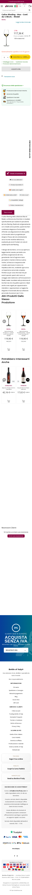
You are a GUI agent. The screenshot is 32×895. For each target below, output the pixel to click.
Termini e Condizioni (16, 720)
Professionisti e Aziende (16, 743)
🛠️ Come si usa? (24, 195)
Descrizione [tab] (8, 212)
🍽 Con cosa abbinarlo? (16, 179)
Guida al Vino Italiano (16, 734)
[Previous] (4, 321)
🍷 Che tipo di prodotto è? (16, 185)
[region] (6, 37)
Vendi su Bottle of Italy (16, 747)
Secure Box (16, 700)
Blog (16, 696)
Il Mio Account (16, 711)
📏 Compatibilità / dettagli (16, 200)
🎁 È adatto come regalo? (16, 190)
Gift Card (16, 703)
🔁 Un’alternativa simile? (10, 195)
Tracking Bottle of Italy (16, 714)
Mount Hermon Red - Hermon (23, 388)
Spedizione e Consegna (16, 690)
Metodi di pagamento (16, 693)
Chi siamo (16, 687)
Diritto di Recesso (16, 723)
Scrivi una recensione (16, 536)
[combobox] (14, 10)
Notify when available (30, 149)
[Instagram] (17, 855)
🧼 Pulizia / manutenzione (16, 205)
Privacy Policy (16, 726)
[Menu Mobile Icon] (2, 6)
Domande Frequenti (16, 717)
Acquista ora (16, 69)
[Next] (28, 321)
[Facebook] (14, 855)
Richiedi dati (16, 750)
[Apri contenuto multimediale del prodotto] (6, 37)
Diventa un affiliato (16, 740)
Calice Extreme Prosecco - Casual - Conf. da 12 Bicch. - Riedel (8, 333)
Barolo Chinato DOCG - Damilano (8, 388)
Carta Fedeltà (16, 737)
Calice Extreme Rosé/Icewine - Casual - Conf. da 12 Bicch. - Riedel (23, 333)
